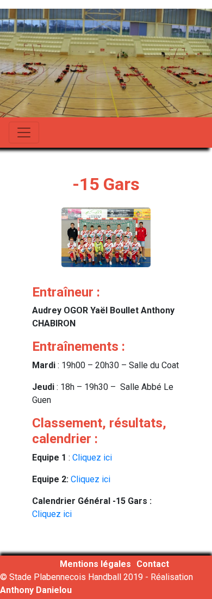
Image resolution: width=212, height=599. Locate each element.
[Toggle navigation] (24, 132)
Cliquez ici (92, 457)
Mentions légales (95, 564)
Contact (152, 564)
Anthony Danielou (36, 590)
